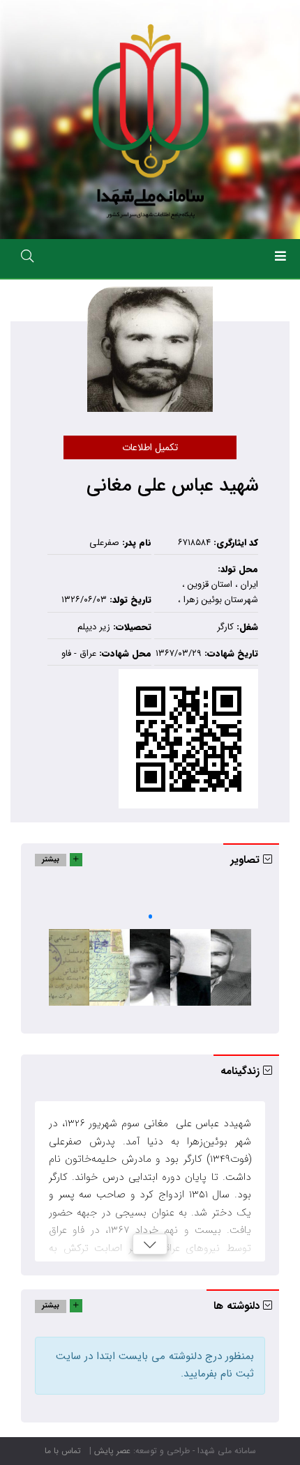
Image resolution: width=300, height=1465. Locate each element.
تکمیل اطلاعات (150, 447)
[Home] (150, 119)
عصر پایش (112, 1450)
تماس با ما (63, 1450)
